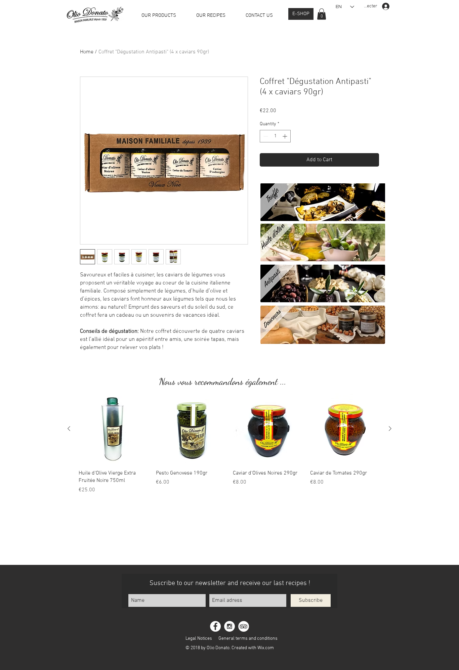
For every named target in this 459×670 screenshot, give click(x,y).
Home (86, 52)
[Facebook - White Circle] (215, 626)
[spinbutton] (275, 136)
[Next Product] (390, 429)
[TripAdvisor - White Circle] (243, 626)
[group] (229, 443)
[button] (321, 13)
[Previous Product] (69, 429)
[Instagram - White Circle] (229, 626)
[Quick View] (114, 429)
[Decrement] (265, 136)
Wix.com (265, 648)
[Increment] (285, 136)
